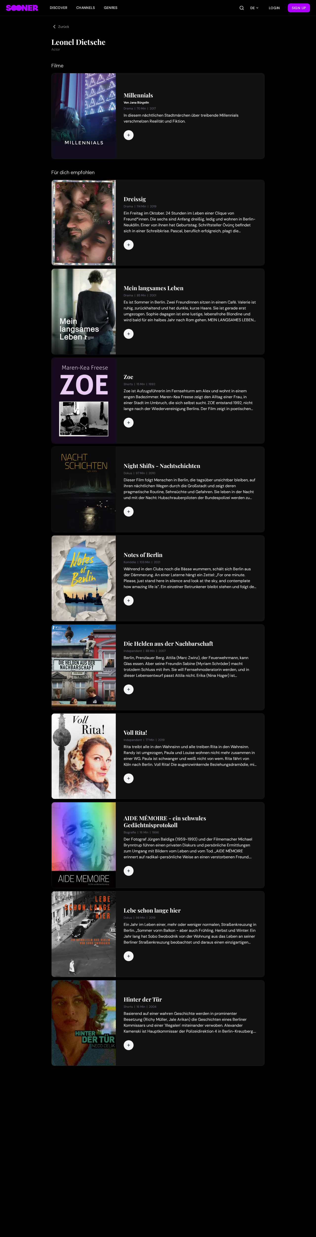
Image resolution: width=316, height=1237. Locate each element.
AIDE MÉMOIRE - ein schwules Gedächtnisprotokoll (165, 821)
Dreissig (135, 199)
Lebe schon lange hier (152, 910)
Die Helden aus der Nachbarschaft (168, 643)
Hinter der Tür (143, 999)
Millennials (138, 95)
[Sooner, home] (22, 8)
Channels (85, 7)
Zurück (63, 26)
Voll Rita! (135, 732)
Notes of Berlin (143, 554)
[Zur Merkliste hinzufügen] (129, 135)
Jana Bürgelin (139, 103)
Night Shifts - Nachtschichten (162, 465)
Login (274, 8)
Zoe (128, 376)
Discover (58, 7)
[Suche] (241, 7)
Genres (111, 7)
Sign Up (299, 8)
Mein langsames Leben (153, 288)
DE (252, 8)
